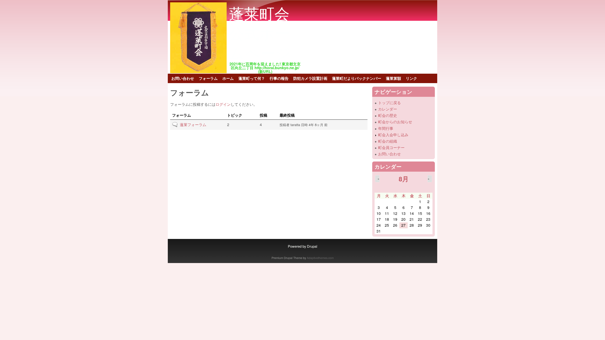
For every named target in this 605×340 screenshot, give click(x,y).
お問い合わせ (182, 78)
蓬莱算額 (393, 78)
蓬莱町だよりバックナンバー (356, 78)
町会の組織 (387, 141)
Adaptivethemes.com (320, 258)
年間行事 (385, 128)
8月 (404, 178)
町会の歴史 (387, 115)
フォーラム (208, 78)
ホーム (228, 78)
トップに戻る (389, 102)
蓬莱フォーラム (193, 124)
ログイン (223, 104)
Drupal (312, 246)
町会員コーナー (391, 147)
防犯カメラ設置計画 (310, 78)
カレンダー (387, 109)
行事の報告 (279, 78)
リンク (411, 78)
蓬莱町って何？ (251, 78)
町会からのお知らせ (395, 121)
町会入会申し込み (393, 134)
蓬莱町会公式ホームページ (260, 32)
